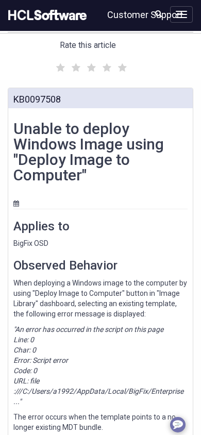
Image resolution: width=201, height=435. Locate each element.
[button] (158, 13)
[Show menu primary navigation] (181, 14)
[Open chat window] (178, 424)
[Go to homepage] (45, 15)
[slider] (90, 66)
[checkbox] (59, 65)
